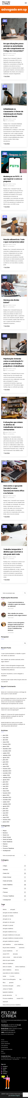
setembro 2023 (7, 804)
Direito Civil (6, 835)
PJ (16, 995)
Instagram (5, 1066)
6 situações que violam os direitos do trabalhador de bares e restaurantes (13, 426)
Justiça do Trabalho (7, 989)
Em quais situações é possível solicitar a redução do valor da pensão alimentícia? (13, 716)
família (4, 976)
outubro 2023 (6, 802)
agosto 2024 (6, 779)
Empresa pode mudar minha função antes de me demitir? (14, 680)
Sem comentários (9, 55)
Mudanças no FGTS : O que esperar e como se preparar (12, 179)
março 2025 (6, 766)
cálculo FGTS (6, 954)
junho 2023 (5, 810)
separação (5, 1001)
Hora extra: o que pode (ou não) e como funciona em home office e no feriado (13, 489)
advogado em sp (7, 919)
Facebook (5, 1071)
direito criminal (6, 957)
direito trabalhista (7, 970)
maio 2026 (5, 737)
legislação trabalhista (8, 992)
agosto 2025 (6, 757)
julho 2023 (5, 808)
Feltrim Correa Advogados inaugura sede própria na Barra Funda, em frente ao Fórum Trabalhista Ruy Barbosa (16, 626)
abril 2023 (5, 815)
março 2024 (6, 791)
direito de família (18, 957)
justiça (18, 985)
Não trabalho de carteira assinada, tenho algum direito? (17, 614)
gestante (11, 982)
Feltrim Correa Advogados (9, 979)
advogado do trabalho (8, 916)
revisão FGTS (20, 998)
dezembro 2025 (7, 748)
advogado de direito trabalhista (10, 912)
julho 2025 (5, 759)
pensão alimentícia (7, 995)
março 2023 (6, 817)
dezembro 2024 (7, 771)
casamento (21, 947)
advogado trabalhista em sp (9, 931)
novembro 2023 (7, 799)
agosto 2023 (6, 806)
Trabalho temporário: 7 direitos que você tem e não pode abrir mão (13, 551)
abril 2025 (5, 764)
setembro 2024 (7, 777)
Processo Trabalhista (8, 848)
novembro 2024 (7, 773)
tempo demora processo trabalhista (12, 1004)
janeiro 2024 (6, 795)
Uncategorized (6, 850)
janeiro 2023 (6, 822)
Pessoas (5, 846)
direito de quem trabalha (9, 960)
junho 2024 (5, 784)
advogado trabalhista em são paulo (11, 935)
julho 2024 (5, 782)
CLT (17, 950)
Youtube (5, 1068)
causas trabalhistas (7, 950)
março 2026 (6, 742)
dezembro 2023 (7, 797)
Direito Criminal (7, 837)
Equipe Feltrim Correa (10, 53)
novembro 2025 (7, 751)
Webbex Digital (15, 1095)
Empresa (5, 844)
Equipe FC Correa (6, 714)
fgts (20, 979)
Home (2, 1039)
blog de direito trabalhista (9, 947)
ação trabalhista (7, 944)
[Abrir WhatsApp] (24, 1094)
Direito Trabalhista (7, 841)
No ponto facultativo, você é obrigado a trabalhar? (12, 674)
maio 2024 (5, 786)
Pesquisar (5, 637)
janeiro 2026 (6, 746)
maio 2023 (5, 813)
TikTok (4, 1070)
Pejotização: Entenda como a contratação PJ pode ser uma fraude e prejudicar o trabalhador (13, 362)
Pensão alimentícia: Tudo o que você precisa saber (13, 240)
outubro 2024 (6, 775)
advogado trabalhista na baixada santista (13, 938)
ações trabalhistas (18, 944)
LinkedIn (5, 1073)
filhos (4, 982)
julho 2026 (5, 735)
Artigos (5, 830)
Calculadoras (4, 1045)
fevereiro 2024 (7, 793)
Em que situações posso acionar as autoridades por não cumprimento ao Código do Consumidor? (13, 47)
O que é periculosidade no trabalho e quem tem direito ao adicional (16, 604)
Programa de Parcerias (6, 1049)
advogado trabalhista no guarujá (11, 941)
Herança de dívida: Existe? (11, 301)
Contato (3, 1053)
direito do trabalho (7, 966)
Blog (2, 1051)
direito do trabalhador (8, 963)
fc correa (12, 976)
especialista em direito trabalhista (11, 973)
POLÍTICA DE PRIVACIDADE (7, 1034)
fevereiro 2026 (7, 744)
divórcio (17, 970)
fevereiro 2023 (7, 819)
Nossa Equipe (4, 1047)
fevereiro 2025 (7, 768)
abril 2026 (5, 740)
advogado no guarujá (8, 925)
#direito (5, 909)
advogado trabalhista (8, 928)
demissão (15, 954)
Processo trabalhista (8, 998)
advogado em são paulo (9, 922)
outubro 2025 (6, 753)
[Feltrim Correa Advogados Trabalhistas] (6, 3)
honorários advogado (8, 985)
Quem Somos (4, 1041)
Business (5, 833)
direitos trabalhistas (20, 966)
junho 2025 (5, 762)
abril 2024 (5, 788)
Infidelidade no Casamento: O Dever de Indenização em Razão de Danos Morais (13, 113)
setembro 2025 (7, 755)
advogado (12, 909)
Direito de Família (7, 839)
